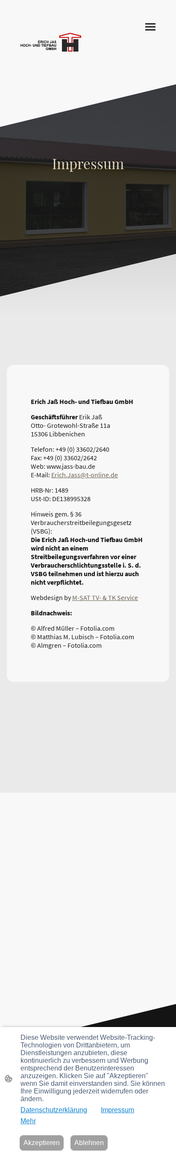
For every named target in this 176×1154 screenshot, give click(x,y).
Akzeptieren (41, 1142)
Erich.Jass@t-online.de (84, 474)
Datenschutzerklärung (54, 1110)
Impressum (117, 1110)
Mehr (28, 1121)
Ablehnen (89, 1142)
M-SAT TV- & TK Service (105, 597)
